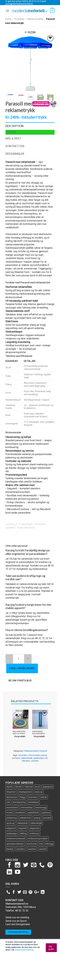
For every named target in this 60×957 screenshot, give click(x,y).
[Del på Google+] (36, 892)
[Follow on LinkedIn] (9, 872)
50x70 (9, 787)
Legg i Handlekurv (22, 668)
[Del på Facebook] (14, 892)
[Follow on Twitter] (25, 865)
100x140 (28, 787)
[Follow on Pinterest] (50, 865)
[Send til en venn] (25, 892)
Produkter (19, 19)
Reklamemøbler (35, 19)
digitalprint (48, 787)
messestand (12, 807)
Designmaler (14, 153)
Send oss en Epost (16, 920)
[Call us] (42, 865)
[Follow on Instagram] (17, 865)
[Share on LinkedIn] (42, 892)
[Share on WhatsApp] (8, 892)
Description (14, 126)
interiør (43, 797)
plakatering (11, 818)
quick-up (10, 823)
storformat (32, 844)
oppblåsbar (33, 812)
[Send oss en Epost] (33, 865)
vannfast (32, 849)
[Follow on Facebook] (9, 865)
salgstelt (22, 828)
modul (9, 812)
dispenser (11, 792)
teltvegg (49, 844)
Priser (11, 132)
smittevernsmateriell (15, 838)
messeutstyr (34, 755)
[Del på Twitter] (19, 892)
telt (46, 758)
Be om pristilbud (20, 680)
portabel (16, 758)
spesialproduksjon (15, 844)
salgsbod (10, 828)
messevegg (40, 807)
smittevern (34, 833)
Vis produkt (19, 736)
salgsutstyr (34, 828)
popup (44, 755)
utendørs (26, 761)
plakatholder (25, 818)
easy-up (39, 792)
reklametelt (22, 823)
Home (8, 19)
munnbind (20, 812)
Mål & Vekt (13, 138)
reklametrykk (26, 758)
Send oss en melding (17, 917)
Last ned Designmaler (17, 924)
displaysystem (25, 792)
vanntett (34, 761)
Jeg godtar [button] (51, 947)
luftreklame (33, 802)
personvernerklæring (24, 949)
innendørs (23, 755)
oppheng (46, 812)
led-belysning (19, 802)
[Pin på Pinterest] (30, 892)
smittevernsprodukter (38, 838)
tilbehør (9, 849)
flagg (22, 797)
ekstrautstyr (11, 797)
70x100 (18, 787)
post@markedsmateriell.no (19, 4)
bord (37, 787)
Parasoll (43, 751)
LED (8, 802)
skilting (23, 833)
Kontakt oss (14, 146)
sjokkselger (38, 758)
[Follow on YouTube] (17, 872)
